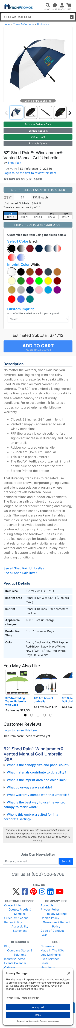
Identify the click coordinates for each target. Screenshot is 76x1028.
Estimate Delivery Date (38, 124)
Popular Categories (18, 17)
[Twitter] (16, 893)
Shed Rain (14, 162)
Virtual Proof (38, 136)
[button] (12, 248)
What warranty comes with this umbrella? (38, 795)
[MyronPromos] (18, 6)
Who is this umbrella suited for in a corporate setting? (31, 817)
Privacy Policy (50, 909)
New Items (48, 967)
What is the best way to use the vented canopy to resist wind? (35, 804)
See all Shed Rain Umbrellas (24, 568)
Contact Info (12, 905)
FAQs (44, 935)
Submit (66, 861)
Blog (7, 946)
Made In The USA (52, 950)
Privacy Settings (56, 913)
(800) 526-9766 (47, 874)
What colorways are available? (29, 787)
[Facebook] (25, 893)
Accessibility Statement (19, 928)
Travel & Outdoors (23, 24)
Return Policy (13, 922)
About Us (47, 905)
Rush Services (50, 959)
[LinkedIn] (50, 893)
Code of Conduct (52, 930)
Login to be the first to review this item (30, 173)
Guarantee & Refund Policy (56, 924)
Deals (44, 963)
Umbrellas (43, 24)
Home (7, 24)
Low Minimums (51, 954)
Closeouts (47, 946)
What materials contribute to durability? (36, 772)
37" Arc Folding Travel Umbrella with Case (15, 701)
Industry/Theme (14, 959)
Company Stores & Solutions (19, 952)
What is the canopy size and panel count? (38, 765)
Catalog (9, 967)
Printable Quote (38, 143)
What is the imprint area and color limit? (36, 780)
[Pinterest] (33, 893)
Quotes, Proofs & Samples (19, 911)
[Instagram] (42, 893)
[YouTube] (60, 893)
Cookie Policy (50, 918)
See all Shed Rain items (20, 573)
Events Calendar (15, 963)
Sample (38, 130)
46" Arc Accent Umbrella (44, 699)
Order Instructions (16, 918)
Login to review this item (20, 730)
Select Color (22, 241)
